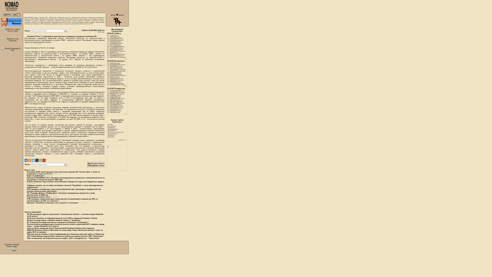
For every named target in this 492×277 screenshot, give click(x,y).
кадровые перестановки (46, 19)
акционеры (47, 23)
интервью (27, 22)
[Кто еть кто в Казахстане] (117, 170)
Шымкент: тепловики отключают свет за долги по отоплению (52, 203)
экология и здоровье (83, 20)
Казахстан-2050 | (29, 19)
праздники (54, 23)
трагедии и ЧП (38, 23)
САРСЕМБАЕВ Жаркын (117, 46)
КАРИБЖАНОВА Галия (117, 98)
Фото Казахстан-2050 (86, 23)
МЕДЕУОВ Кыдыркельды (117, 71)
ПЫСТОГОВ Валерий (116, 68)
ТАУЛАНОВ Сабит (115, 42)
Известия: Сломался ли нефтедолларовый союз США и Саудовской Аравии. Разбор (62, 218)
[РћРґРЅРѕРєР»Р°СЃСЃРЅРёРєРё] (29, 160)
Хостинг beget (11, 246)
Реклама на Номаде (98, 19)
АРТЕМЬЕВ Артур (115, 37)
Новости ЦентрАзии (33, 212)
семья (74, 20)
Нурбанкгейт (44, 17)
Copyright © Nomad (11, 244)
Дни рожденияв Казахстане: (117, 30)
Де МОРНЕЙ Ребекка (116, 48)
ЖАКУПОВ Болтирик (116, 49)
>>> (126, 59)
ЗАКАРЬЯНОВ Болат (116, 104)
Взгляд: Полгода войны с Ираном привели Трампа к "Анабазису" (54, 220)
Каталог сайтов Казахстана (82, 19)
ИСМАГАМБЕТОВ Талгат (118, 75)
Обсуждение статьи (96, 165)
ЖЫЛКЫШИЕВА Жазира (117, 85)
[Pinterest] (44, 160)
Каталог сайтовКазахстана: (117, 121)
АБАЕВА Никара (115, 63)
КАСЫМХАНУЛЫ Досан (117, 54)
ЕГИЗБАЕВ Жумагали (116, 40)
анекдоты (67, 23)
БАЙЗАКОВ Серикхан (116, 80)
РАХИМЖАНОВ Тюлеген (117, 65)
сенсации (41, 22)
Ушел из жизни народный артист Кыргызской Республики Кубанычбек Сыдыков (60, 228)
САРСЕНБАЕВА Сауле (116, 107)
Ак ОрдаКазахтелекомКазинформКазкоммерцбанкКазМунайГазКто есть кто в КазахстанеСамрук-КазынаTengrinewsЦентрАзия (116, 131)
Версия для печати (96, 164)
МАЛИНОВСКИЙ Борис (117, 91)
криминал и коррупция (52, 22)
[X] (36, 160)
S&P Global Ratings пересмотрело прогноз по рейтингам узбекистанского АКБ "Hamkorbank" (65, 236)
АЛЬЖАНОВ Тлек (115, 97)
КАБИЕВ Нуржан (115, 81)
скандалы (34, 22)
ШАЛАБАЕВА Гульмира (117, 92)
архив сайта (75, 23)
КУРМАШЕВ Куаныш (116, 38)
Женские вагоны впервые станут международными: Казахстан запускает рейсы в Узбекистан (65, 234)
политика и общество (39, 20)
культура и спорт (65, 22)
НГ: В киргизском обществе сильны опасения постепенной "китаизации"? (58, 222)
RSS (36, 19)
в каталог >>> (122, 140)
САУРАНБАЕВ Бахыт (116, 43)
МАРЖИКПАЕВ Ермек (117, 55)
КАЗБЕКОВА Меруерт (117, 78)
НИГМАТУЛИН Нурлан (117, 103)
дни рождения (59, 19)
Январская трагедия (64, 17)
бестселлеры (69, 19)
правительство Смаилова (96, 17)
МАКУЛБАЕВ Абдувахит (117, 51)
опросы (61, 23)
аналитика (27, 20)
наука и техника (90, 22)
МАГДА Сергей (114, 77)
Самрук (36, 17)
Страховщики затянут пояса (38, 197)
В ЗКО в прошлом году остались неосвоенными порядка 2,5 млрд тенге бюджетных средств (65, 182)
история (74, 22)
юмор (102, 20)
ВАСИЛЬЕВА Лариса (116, 66)
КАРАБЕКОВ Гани (115, 109)
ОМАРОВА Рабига (115, 111)
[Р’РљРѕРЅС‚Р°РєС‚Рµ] (26, 160)
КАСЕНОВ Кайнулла (116, 74)
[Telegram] (33, 160)
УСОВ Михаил (114, 35)
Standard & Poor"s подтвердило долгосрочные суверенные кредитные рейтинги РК (61, 36)
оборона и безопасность (63, 20)
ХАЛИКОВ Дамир (115, 95)
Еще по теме (29, 170)
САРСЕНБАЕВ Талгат (116, 106)
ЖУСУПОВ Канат (115, 45)
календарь (81, 22)
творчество (95, 20)
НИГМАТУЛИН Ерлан (117, 101)
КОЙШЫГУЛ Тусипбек (117, 94)
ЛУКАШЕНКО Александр (118, 69)
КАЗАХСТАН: (28, 17)
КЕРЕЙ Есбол (114, 52)
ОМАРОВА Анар (115, 112)
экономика (50, 20)
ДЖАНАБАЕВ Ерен (116, 100)
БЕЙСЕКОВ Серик (115, 72)
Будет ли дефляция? (35, 176)
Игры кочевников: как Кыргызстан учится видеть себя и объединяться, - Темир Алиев (63, 238)
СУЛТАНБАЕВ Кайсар (117, 83)
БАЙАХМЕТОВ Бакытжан (118, 57)
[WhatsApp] (40, 160)
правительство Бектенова (79, 17)
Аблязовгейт (53, 17)
